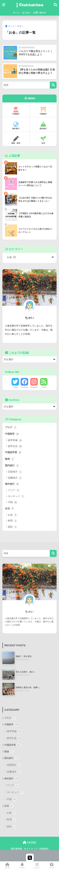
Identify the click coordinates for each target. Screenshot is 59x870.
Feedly (43, 387)
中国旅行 (43, 114)
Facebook (24, 387)
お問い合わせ (39, 12)
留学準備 (14, 440)
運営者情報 (16, 849)
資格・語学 (15, 143)
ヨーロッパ (15, 496)
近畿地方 (14, 477)
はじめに (26, 12)
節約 (12, 526)
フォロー (22, 867)
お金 (12, 514)
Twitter (15, 387)
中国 (12, 502)
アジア (13, 490)
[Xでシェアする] (30, 858)
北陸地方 (14, 471)
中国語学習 (13, 452)
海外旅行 (16, 129)
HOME (31, 842)
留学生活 (14, 446)
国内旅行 (43, 129)
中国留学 (16, 114)
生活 (43, 143)
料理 (12, 520)
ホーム (16, 12)
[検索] (53, 85)
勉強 (9, 459)
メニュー (37, 867)
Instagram (34, 387)
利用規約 (43, 849)
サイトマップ (31, 849)
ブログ (10, 427)
